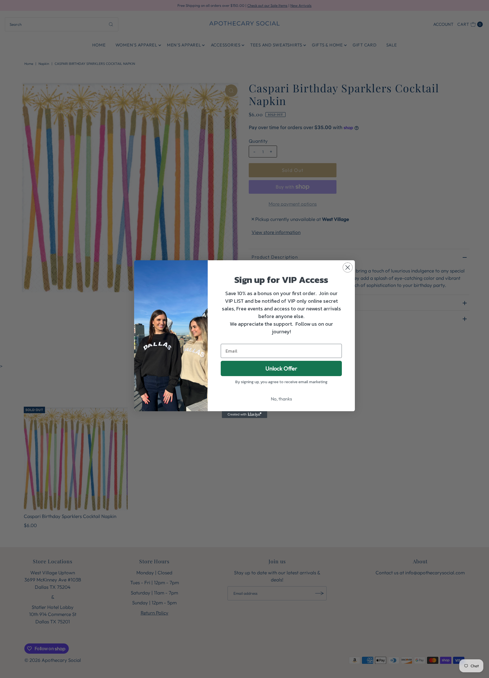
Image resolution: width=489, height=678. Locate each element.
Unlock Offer (281, 368)
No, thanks (281, 399)
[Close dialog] (348, 267)
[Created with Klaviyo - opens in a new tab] (244, 414)
